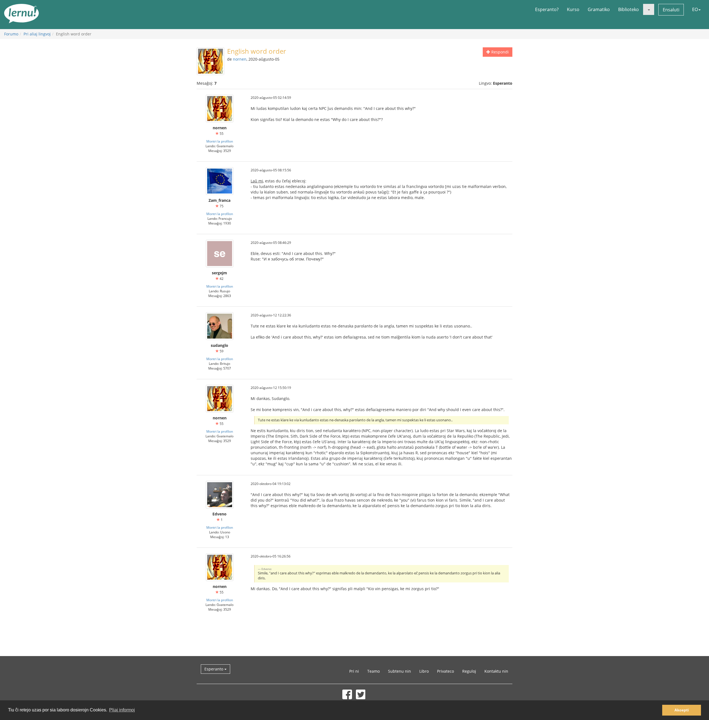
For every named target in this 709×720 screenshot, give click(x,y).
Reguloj (469, 671)
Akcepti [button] (681, 710)
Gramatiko (599, 9)
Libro (424, 671)
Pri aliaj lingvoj (37, 34)
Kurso (573, 9)
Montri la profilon (219, 141)
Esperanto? (547, 9)
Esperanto (214, 669)
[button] (648, 9)
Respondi (499, 52)
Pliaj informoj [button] (122, 710)
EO (695, 9)
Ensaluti (671, 10)
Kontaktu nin (496, 671)
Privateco (445, 671)
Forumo (11, 34)
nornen (239, 59)
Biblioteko (628, 9)
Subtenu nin (399, 671)
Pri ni (354, 671)
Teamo (373, 671)
